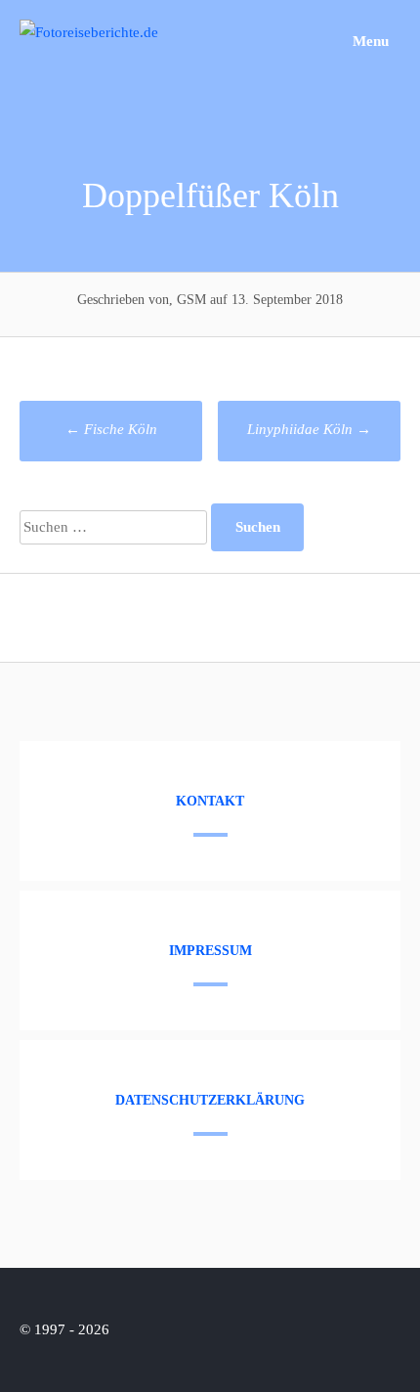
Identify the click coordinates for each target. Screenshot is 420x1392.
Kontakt (210, 801)
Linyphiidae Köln (309, 429)
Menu (369, 41)
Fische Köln (111, 429)
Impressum (210, 950)
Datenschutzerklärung (210, 1100)
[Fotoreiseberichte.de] (89, 32)
